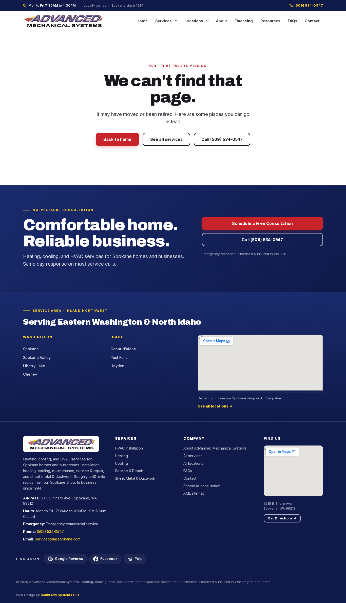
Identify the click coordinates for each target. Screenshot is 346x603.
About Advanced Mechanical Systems (214, 448)
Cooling (121, 463)
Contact (312, 21)
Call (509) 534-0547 (222, 139)
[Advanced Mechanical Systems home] (63, 20)
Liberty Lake (34, 366)
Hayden (117, 366)
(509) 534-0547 (308, 5)
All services (192, 456)
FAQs (292, 21)
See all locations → (215, 406)
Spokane (31, 349)
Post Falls (119, 357)
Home (142, 21)
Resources (270, 21)
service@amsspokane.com (57, 539)
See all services (166, 139)
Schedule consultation (201, 486)
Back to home (117, 139)
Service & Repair (129, 471)
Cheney (30, 374)
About (221, 21)
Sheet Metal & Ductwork (135, 478)
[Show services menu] (176, 20)
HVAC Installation (129, 448)
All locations (193, 463)
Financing (244, 21)
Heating (121, 456)
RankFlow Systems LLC (60, 595)
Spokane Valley (37, 357)
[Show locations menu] (207, 20)
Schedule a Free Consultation (262, 223)
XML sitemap (194, 493)
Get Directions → (282, 518)
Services (163, 21)
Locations (194, 21)
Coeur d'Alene (123, 349)
